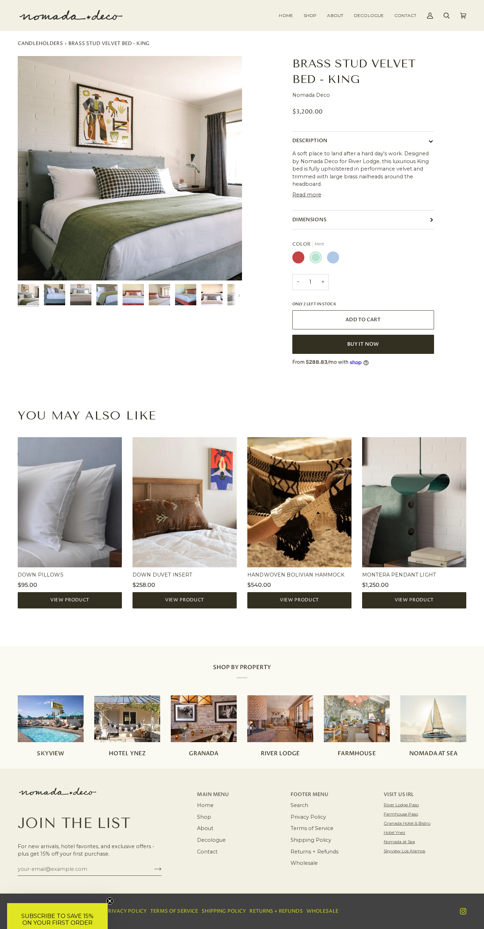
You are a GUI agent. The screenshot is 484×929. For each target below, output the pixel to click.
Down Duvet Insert (162, 575)
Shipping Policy (311, 840)
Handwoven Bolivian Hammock (295, 575)
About (205, 828)
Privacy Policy (308, 817)
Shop (204, 817)
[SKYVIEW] (51, 718)
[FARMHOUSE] (357, 718)
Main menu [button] (213, 794)
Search (299, 805)
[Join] (152, 869)
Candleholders (40, 43)
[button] (310, 15)
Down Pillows (40, 575)
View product (69, 600)
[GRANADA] (204, 718)
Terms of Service (312, 828)
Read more (306, 194)
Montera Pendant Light (399, 575)
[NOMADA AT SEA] (433, 718)
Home (205, 805)
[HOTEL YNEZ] (127, 718)
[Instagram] (463, 911)
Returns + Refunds (314, 852)
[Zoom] (130, 168)
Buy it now (363, 344)
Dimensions (309, 220)
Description (310, 141)
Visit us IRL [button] (399, 794)
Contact (207, 852)
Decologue (211, 840)
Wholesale (304, 863)
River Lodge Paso (401, 804)
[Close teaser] (109, 901)
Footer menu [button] (310, 794)
